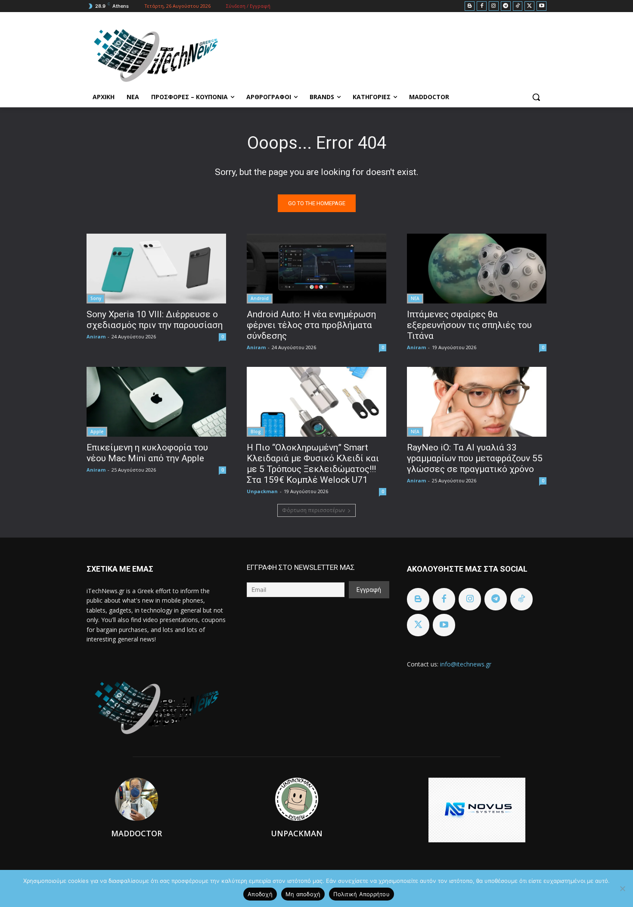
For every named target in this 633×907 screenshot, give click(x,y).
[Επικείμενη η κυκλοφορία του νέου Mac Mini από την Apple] (156, 402)
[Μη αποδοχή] (622, 888)
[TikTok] (518, 6)
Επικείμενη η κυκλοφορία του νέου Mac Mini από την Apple (147, 452)
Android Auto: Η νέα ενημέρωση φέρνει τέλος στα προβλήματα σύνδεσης (311, 325)
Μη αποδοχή (303, 894)
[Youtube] (541, 6)
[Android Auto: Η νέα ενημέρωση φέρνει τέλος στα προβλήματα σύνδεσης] (316, 268)
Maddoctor (136, 833)
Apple (96, 431)
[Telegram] (506, 6)
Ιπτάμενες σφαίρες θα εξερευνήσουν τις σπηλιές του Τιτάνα (469, 325)
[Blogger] (470, 6)
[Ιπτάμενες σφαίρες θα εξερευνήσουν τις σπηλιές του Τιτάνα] (476, 268)
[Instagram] (494, 6)
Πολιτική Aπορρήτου (361, 894)
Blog (256, 431)
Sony (95, 298)
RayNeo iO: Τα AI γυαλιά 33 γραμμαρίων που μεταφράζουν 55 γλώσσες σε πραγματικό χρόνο (475, 458)
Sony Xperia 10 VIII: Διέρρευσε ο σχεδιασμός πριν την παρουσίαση (155, 319)
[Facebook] (482, 6)
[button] (536, 97)
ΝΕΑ (415, 298)
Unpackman (262, 491)
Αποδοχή (260, 894)
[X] (529, 6)
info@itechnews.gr (465, 664)
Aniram (96, 336)
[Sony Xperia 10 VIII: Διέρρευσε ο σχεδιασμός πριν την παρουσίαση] (156, 268)
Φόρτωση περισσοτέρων (313, 510)
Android (260, 298)
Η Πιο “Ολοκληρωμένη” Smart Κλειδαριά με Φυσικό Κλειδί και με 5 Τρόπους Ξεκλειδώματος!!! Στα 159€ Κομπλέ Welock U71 (313, 463)
